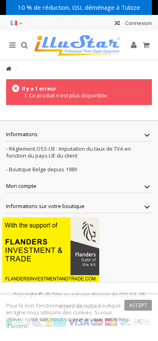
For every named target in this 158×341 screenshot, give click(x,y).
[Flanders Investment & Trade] (50, 249)
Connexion (138, 23)
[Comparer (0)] (117, 24)
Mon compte (21, 185)
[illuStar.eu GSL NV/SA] (79, 45)
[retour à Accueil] (8, 69)
